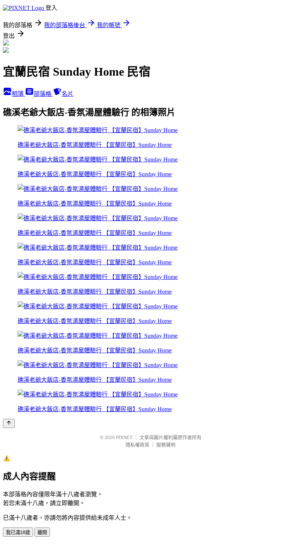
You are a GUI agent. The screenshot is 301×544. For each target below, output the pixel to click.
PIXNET (124, 437)
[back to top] (9, 423)
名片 (67, 94)
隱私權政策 (137, 444)
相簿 (18, 94)
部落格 (43, 94)
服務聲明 (165, 444)
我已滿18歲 (18, 532)
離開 (42, 532)
